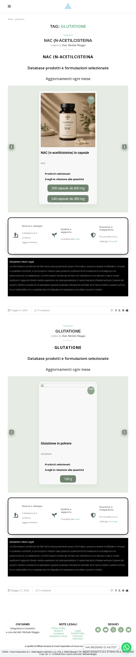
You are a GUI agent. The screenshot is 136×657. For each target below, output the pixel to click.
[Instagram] (113, 630)
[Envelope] (128, 630)
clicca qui (112, 241)
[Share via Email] (127, 310)
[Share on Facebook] (116, 310)
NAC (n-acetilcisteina (68, 40)
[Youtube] (105, 630)
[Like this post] (112, 310)
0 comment (43, 310)
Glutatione (68, 331)
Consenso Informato (77, 637)
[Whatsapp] (121, 630)
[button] (11, 147)
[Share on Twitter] (119, 310)
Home (10, 19)
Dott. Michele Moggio (73, 45)
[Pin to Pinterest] (123, 310)
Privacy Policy (58, 628)
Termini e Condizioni (58, 632)
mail (77, 238)
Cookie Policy (77, 633)
